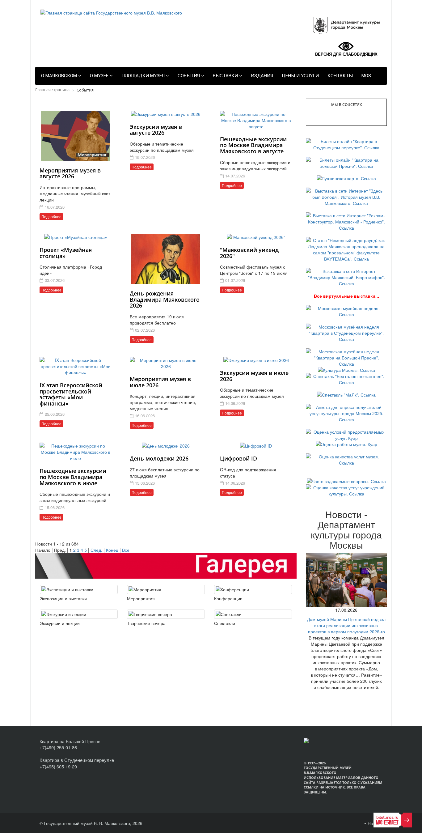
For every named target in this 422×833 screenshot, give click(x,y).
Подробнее (51, 216)
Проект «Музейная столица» (66, 253)
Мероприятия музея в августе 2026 (70, 173)
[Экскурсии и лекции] (79, 614)
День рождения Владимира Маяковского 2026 (165, 299)
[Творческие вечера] (166, 614)
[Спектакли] (253, 614)
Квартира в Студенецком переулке (77, 760)
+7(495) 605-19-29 (58, 766)
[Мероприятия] (166, 589)
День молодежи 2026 (159, 458)
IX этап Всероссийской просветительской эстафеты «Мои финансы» (71, 394)
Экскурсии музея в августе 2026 (156, 130)
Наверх (374, 823)
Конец (112, 550)
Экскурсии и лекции (60, 623)
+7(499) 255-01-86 (58, 747)
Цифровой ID (238, 458)
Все (125, 550)
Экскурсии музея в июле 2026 (254, 376)
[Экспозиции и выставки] (79, 589)
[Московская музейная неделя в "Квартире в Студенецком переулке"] (346, 332)
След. (96, 550)
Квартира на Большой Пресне (70, 741)
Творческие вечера (146, 623)
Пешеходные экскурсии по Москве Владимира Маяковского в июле (73, 477)
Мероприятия (141, 598)
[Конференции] (253, 589)
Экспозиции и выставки (63, 598)
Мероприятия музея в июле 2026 (160, 382)
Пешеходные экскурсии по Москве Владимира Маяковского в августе (253, 145)
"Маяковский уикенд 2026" (249, 253)
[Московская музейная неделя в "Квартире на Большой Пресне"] (346, 357)
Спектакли (224, 623)
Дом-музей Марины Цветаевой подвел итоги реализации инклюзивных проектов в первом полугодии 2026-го (346, 625)
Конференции (228, 598)
